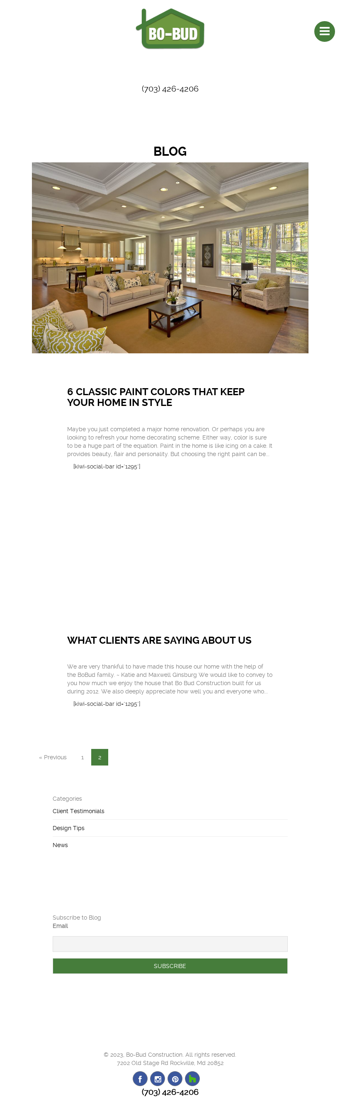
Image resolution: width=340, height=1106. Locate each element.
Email (60, 925)
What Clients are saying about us (159, 640)
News (60, 845)
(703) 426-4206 (170, 89)
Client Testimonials (78, 811)
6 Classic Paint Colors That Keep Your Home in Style (155, 397)
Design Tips (69, 828)
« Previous (53, 757)
